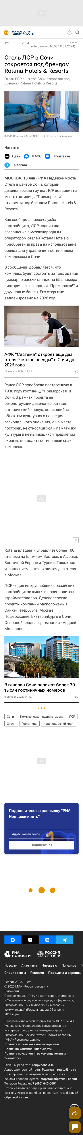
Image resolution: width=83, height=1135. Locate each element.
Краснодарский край (58, 723)
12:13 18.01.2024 (16, 43)
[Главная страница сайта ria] (5, 32)
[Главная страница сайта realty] (26, 32)
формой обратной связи (59, 1079)
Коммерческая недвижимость (41, 716)
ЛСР (72, 716)
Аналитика (29, 965)
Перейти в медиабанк (59, 136)
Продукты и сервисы (64, 973)
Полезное (69, 965)
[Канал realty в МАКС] (12, 939)
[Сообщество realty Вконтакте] (47, 939)
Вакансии (11, 991)
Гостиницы (29, 723)
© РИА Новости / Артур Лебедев (23, 136)
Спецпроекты (15, 973)
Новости (10, 965)
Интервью (49, 965)
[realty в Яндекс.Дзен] (30, 939)
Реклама (37, 973)
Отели (11, 723)
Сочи (10, 716)
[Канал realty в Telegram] (64, 939)
